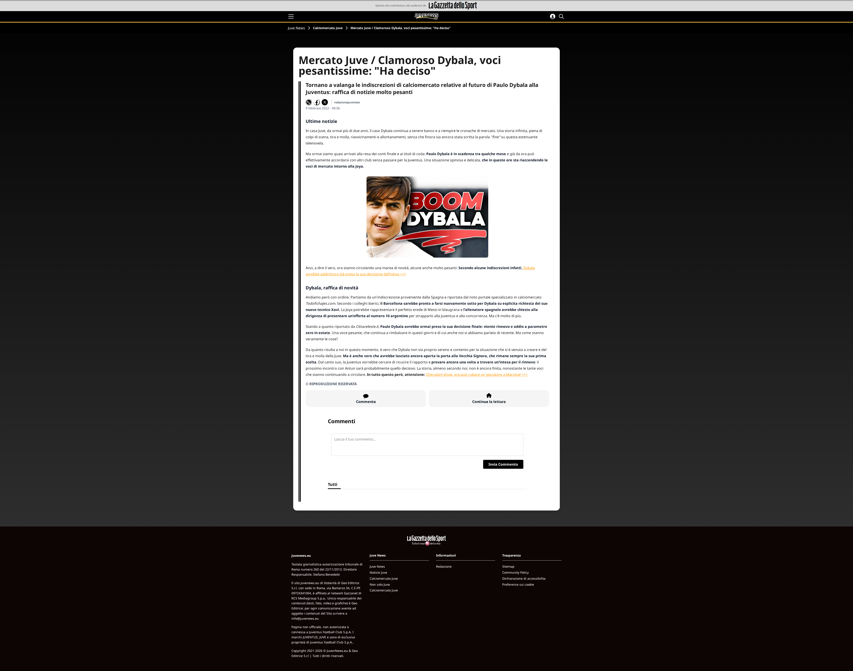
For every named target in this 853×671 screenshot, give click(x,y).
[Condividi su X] (325, 102)
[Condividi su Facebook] (317, 102)
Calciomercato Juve (328, 28)
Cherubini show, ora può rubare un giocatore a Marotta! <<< (477, 374)
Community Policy (515, 572)
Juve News (296, 28)
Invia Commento (503, 464)
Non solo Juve (380, 584)
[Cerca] (562, 16)
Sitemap (508, 566)
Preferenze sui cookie (518, 584)
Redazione (444, 566)
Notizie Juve (378, 572)
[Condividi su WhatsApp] (309, 102)
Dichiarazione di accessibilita (524, 578)
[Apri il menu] (291, 16)
